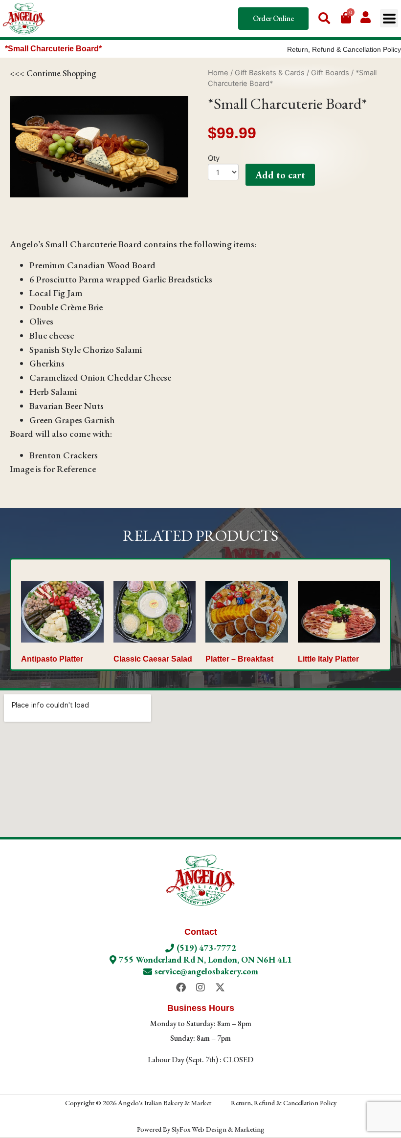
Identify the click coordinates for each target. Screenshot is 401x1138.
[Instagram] (200, 987)
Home (218, 72)
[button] (389, 18)
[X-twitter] (220, 987)
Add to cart (280, 175)
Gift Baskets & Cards (270, 72)
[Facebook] (181, 987)
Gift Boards (330, 72)
